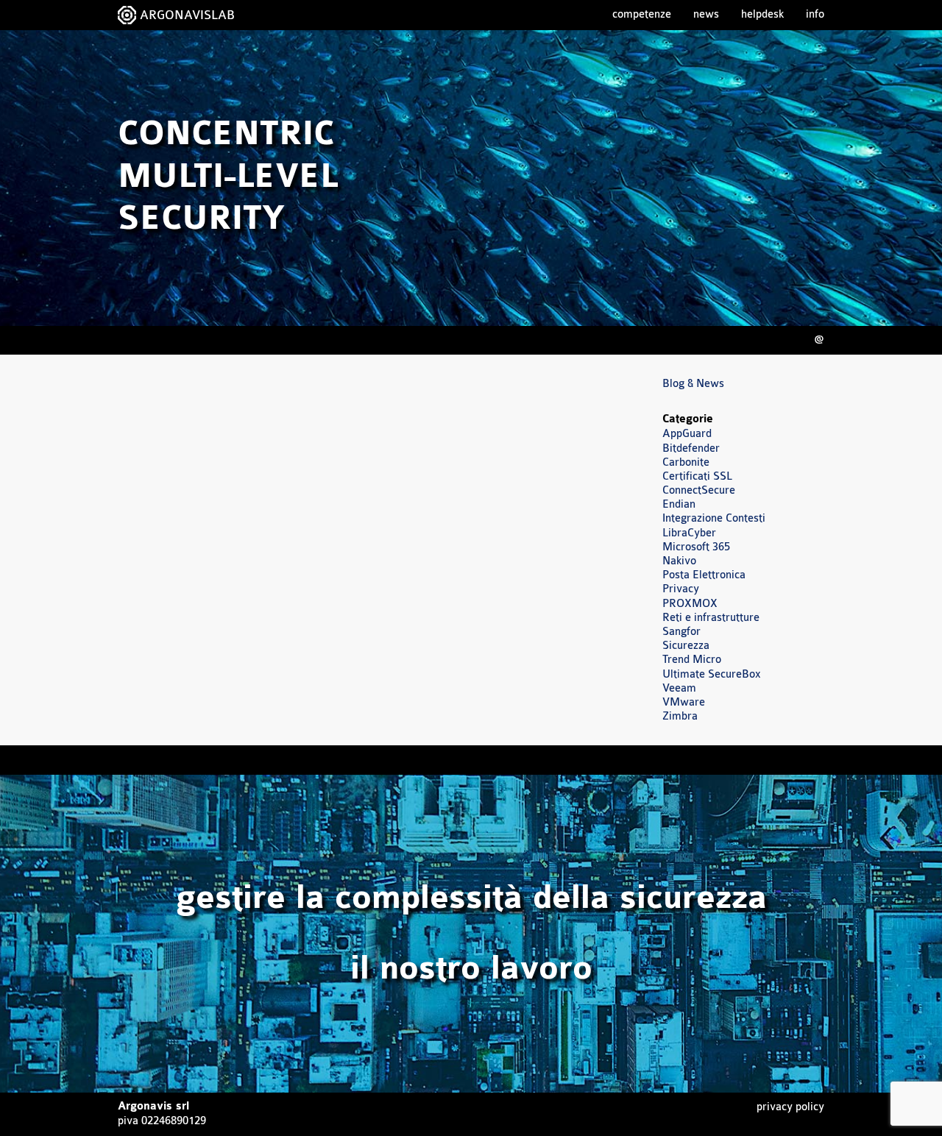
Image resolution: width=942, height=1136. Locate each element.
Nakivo (679, 561)
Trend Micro (691, 659)
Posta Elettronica (704, 575)
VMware (683, 702)
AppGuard (687, 433)
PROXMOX (690, 603)
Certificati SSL (697, 476)
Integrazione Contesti (713, 518)
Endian (678, 504)
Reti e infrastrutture (710, 617)
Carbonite (685, 462)
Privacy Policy (790, 1107)
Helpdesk (762, 14)
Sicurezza (685, 645)
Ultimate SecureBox (711, 674)
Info (815, 14)
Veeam (679, 688)
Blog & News (693, 383)
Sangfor (681, 631)
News (706, 14)
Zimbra (680, 716)
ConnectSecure (698, 490)
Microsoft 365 (696, 547)
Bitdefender (691, 448)
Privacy (680, 589)
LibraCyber (689, 533)
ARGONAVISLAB (187, 15)
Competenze (641, 14)
